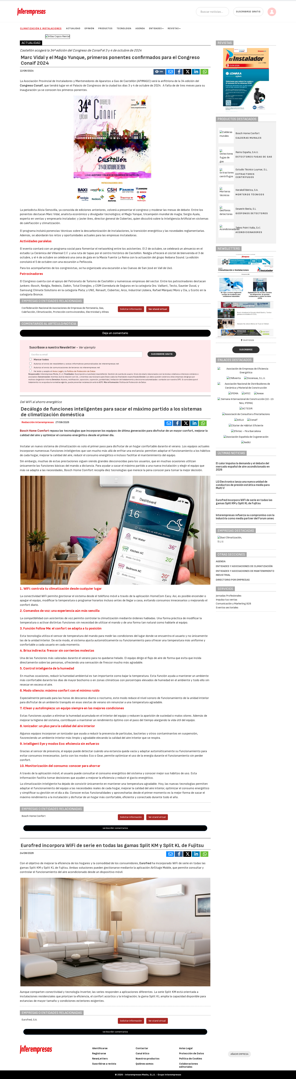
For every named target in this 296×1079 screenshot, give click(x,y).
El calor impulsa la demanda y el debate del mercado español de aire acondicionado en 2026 (243, 466)
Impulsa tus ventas (226, 599)
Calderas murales (248, 137)
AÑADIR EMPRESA (239, 1054)
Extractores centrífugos (245, 176)
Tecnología (124, 28)
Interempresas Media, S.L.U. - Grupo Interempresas (153, 1074)
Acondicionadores (249, 232)
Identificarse (100, 1048)
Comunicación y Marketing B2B (233, 603)
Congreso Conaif (31, 85)
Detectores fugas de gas (254, 156)
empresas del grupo (183, 377)
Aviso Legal (58, 371)
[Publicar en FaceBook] (179, 71)
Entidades (155, 28)
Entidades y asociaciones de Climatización (244, 566)
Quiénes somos (144, 1063)
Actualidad (73, 28)
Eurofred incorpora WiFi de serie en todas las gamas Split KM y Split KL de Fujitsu (244, 501)
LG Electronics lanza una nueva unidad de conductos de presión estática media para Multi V (243, 485)
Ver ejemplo (87, 347)
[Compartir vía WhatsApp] (204, 71)
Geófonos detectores (252, 213)
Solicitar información (131, 309)
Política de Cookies (190, 1058)
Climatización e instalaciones (40, 28)
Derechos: (56, 379)
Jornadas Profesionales (228, 595)
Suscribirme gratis (161, 354)
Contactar (142, 1048)
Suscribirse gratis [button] (248, 11)
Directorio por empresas (233, 579)
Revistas (173, 28)
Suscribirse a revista (104, 1063)
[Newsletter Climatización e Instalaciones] (246, 295)
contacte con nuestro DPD (169, 379)
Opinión (89, 28)
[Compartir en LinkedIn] (196, 71)
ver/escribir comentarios (115, 828)
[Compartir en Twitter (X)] (187, 71)
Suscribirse (245, 349)
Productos (105, 28)
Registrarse (99, 1053)
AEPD (101, 382)
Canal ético (142, 1053)
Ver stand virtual (158, 309)
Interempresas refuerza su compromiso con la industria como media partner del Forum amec (245, 517)
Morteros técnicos (250, 194)
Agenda (140, 28)
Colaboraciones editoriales (188, 1065)
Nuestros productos (147, 1058)
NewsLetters (100, 1058)
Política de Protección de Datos (81, 371)
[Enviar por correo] (170, 71)
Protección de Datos (191, 1053)
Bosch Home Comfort (35, 431)
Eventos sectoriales (227, 607)
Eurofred (145, 863)
